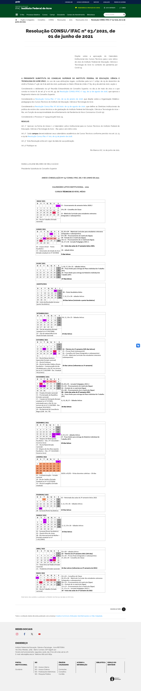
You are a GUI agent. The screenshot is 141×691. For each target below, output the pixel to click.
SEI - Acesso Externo (42, 669)
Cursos (44, 15)
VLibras (123, 7)
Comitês (62, 674)
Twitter (32, 634)
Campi (52, 15)
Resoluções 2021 (82, 20)
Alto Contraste (110, 7)
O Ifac (22, 15)
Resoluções (61, 20)
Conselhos (41, 20)
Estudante (61, 15)
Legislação (106, 2)
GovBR (17, 2)
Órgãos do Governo (120, 2)
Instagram (17, 634)
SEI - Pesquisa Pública (43, 674)
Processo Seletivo (33, 15)
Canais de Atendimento (76, 15)
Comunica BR (68, 2)
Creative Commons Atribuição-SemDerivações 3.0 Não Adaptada (79, 616)
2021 (70, 20)
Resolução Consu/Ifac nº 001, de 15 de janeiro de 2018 (59, 99)
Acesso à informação (83, 2)
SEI (36, 662)
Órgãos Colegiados (27, 20)
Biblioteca (91, 15)
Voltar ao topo (115, 609)
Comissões (63, 669)
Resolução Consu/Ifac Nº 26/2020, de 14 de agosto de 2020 (60, 106)
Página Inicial (16, 20)
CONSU (51, 20)
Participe (96, 2)
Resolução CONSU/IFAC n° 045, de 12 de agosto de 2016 (83, 92)
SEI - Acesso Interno (42, 667)
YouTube (39, 634)
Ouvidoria (18, 669)
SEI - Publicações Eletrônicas (45, 672)
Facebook (24, 634)
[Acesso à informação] (115, 679)
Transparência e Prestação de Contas (89, 7)
